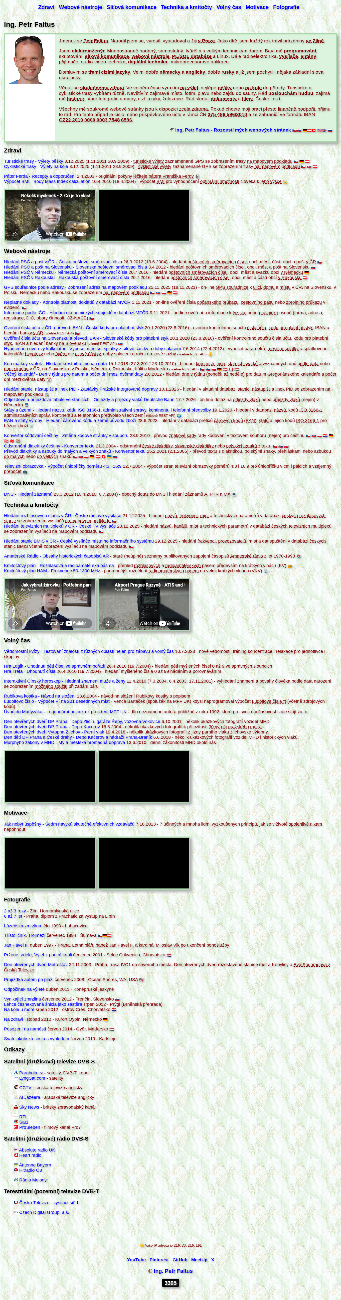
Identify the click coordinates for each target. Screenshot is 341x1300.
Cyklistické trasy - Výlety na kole (36, 166)
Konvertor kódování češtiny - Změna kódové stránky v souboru (66, 435)
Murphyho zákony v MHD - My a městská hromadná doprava (64, 742)
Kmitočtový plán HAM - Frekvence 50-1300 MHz (52, 570)
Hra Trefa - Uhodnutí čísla (29, 671)
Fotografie (286, 7)
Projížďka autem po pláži (28, 979)
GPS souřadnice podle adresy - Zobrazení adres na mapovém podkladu (75, 287)
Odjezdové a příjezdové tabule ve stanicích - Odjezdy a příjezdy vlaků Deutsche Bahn (89, 399)
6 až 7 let (13, 916)
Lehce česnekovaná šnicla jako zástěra (43, 1004)
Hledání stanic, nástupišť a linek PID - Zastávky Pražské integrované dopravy (81, 389)
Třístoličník (15, 935)
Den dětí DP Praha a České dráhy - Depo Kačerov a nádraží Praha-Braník (78, 737)
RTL (23, 1116)
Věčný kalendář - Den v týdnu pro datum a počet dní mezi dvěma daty (73, 374)
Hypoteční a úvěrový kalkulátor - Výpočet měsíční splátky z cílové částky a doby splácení (92, 348)
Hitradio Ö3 (30, 1170)
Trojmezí (36, 935)
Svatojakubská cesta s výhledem (36, 1038)
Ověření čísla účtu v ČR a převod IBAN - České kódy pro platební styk (74, 327)
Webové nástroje (80, 7)
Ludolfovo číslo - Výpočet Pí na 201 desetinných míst (57, 701)
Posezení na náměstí (25, 1028)
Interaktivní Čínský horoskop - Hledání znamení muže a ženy (64, 681)
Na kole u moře (19, 1009)
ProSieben (29, 1127)
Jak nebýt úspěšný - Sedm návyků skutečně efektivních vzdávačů (69, 824)
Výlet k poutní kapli (53, 954)
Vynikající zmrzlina (22, 999)
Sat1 (23, 1122)
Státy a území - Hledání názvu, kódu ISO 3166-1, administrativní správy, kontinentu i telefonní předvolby (107, 410)
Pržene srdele (18, 954)
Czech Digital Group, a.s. (44, 1212)
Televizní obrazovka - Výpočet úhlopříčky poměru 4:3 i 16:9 (63, 466)
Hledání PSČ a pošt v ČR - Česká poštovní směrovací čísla (63, 261)
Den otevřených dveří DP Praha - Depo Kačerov (52, 726)
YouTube (136, 1259)
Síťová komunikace (132, 7)
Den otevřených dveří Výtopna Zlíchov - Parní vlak (54, 731)
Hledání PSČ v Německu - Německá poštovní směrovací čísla (65, 272)
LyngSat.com (32, 1078)
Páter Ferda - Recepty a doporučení (40, 176)
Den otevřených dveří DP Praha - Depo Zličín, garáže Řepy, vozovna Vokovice (82, 721)
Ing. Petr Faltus (173, 1271)
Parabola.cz (31, 1072)
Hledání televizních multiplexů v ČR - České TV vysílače (60, 526)
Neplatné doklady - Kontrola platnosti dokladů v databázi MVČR (67, 302)
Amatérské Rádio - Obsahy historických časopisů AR (56, 556)
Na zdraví (13, 1019)
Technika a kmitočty (186, 7)
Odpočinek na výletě (24, 989)
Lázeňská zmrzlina (22, 925)
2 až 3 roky (15, 910)
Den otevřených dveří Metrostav (36, 964)
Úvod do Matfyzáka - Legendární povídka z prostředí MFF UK (65, 711)
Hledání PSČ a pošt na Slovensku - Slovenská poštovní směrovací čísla (75, 267)
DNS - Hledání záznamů (28, 494)
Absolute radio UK (37, 1150)
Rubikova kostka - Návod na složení (40, 696)
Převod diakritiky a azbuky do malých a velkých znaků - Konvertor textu (75, 451)
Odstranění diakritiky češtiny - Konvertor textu (49, 445)
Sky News (29, 1107)
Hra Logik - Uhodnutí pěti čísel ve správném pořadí (54, 666)
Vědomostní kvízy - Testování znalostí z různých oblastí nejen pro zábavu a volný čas (89, 651)
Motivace (257, 7)
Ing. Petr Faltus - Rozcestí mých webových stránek (233, 130)
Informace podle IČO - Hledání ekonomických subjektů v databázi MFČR (76, 312)
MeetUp (199, 1259)
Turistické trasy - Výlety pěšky (33, 161)
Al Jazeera (29, 1097)
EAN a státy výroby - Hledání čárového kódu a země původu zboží (70, 420)
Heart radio (30, 1155)
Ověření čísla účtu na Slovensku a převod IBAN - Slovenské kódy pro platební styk (86, 338)
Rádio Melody (33, 1179)
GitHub (179, 1259)
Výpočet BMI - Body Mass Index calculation (47, 181)
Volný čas (228, 7)
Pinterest (159, 1259)
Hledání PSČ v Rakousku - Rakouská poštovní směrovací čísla (66, 277)
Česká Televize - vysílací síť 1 (49, 1202)
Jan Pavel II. (16, 945)
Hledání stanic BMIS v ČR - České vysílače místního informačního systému (79, 541)
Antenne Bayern (35, 1164)
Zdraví (46, 7)
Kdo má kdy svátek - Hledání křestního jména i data (55, 363)
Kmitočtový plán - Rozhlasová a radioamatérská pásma (59, 565)
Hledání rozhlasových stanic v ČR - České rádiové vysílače (62, 515)
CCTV (25, 1087)
